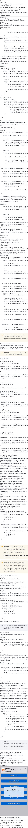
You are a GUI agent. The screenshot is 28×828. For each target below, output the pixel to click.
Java (1, 65)
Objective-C (6, 245)
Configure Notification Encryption (10, 578)
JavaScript (2, 509)
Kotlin (3, 65)
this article (15, 10)
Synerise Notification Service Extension (12, 582)
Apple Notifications (13, 240)
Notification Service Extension (8, 688)
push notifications (8, 9)
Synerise (13, 657)
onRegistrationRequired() (6, 507)
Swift (1, 245)
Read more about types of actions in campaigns (12, 753)
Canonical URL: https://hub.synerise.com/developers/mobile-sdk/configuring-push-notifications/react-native (12, 825)
